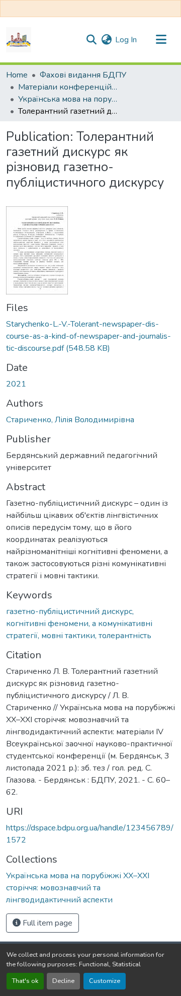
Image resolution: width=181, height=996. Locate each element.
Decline (63, 980)
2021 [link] (16, 384)
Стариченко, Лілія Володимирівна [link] (70, 419)
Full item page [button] (46, 923)
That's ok (25, 980)
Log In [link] (126, 39)
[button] (18, 39)
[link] (90, 336)
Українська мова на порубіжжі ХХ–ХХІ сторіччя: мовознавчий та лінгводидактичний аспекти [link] (68, 99)
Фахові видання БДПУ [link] (83, 75)
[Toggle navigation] (161, 39)
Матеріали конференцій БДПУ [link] (68, 87)
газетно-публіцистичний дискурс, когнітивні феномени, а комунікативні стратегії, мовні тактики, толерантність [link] (79, 623)
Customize (104, 980)
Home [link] (17, 75)
